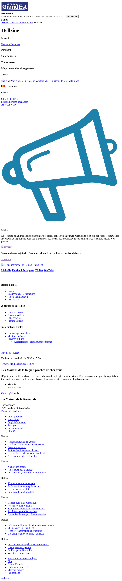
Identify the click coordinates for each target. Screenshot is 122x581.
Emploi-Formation (17, 422)
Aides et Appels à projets (20, 469)
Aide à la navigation (18, 296)
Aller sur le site (8, 104)
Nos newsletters (16, 315)
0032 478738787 (9, 99)
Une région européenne (19, 547)
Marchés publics (16, 570)
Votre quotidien (15, 416)
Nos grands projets (17, 466)
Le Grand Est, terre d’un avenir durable (27, 472)
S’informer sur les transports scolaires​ (26, 508)
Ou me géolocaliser (11, 393)
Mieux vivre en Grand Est (21, 528)
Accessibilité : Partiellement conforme (33, 341)
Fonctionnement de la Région (22, 558)
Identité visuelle (15, 320)
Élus (10, 561)
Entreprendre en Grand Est (21, 492)
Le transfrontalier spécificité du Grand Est (28, 544)
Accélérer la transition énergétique (25, 530)
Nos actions (13, 419)
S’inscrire (6, 259)
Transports (13, 425)
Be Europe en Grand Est (20, 550)
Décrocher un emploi (18, 489)
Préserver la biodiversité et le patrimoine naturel (31, 525)
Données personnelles (19, 333)
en (8, 578)
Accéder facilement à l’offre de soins (26, 444)
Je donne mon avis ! (18, 567)
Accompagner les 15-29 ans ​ (22, 441)
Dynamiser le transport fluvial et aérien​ (27, 514)
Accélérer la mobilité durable (22, 511)
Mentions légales (16, 336)
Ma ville (12, 384)
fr (2, 578)
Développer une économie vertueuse (26, 533)
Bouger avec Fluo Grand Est (22, 502)
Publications (14, 572)
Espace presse (15, 318)
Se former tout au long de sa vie (23, 486)
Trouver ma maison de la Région (17, 363)
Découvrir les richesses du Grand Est (26, 453)
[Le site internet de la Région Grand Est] (29, 10)
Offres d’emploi (16, 564)
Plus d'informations (10, 411)
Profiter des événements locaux (23, 450)
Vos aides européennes (19, 553)
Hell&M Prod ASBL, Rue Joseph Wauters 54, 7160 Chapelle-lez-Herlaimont (40, 81)
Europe (11, 431)
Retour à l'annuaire (10, 44)
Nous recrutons (15, 312)
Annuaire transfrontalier (21, 22)
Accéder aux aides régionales (22, 456)
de (4, 578)
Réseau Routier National (20, 505)
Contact (11, 291)
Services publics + (17, 339)
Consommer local (17, 447)
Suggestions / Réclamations (21, 293)
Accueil (5, 22)
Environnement (15, 428)
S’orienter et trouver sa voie (21, 483)
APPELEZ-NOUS (10, 353)
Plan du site (13, 299)
